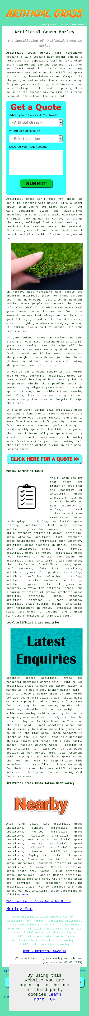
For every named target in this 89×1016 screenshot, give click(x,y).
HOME (44, 25)
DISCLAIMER (78, 25)
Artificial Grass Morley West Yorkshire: (44, 52)
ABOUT (53, 25)
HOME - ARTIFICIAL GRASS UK (44, 951)
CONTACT (64, 25)
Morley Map (19, 909)
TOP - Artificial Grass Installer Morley (38, 901)
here (24, 894)
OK (52, 999)
